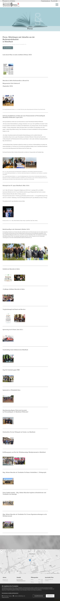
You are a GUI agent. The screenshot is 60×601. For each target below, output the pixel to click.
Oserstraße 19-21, (9, 0)
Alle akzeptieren (50, 595)
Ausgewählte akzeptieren (38, 595)
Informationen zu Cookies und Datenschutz (10, 593)
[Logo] (11, 5)
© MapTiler (48, 573)
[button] (39, 4)
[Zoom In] (1, 551)
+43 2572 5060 (20, 579)
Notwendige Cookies (7, 596)
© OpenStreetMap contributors (55, 573)
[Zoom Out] (1, 552)
